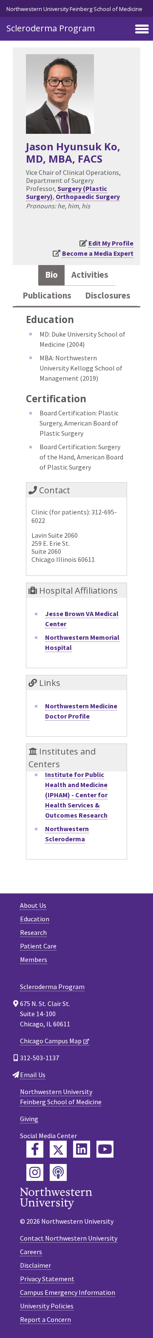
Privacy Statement (47, 1278)
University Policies (47, 1306)
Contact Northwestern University (68, 1238)
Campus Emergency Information (67, 1292)
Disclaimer (35, 1265)
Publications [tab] (47, 295)
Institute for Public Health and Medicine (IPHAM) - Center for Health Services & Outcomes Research (76, 794)
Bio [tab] (51, 274)
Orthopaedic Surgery (88, 196)
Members (33, 959)
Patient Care (38, 946)
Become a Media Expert (97, 253)
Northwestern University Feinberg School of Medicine (74, 9)
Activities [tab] (89, 274)
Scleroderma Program (50, 28)
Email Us (32, 1074)
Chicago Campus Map (51, 1041)
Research (33, 932)
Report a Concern (45, 1319)
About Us (33, 905)
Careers (31, 1251)
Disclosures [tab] (107, 295)
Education (34, 919)
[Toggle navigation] (142, 29)
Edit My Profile (110, 243)
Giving (29, 1118)
